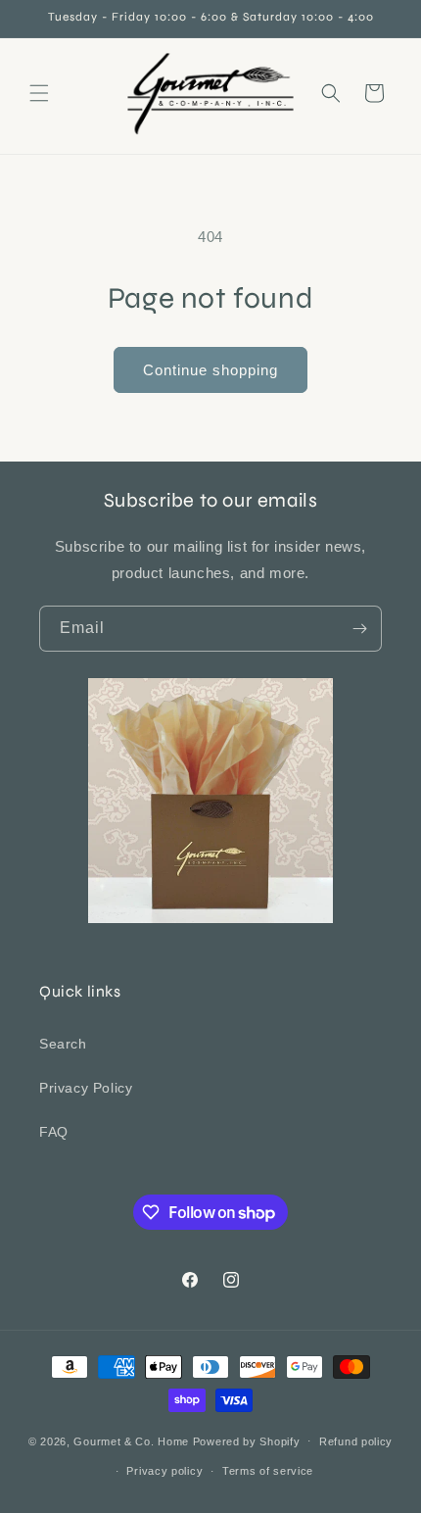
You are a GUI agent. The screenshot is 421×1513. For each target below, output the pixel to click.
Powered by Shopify (247, 1440)
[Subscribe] (359, 629)
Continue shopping (210, 370)
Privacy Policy (85, 1088)
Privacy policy (164, 1471)
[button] (39, 93)
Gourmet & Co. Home (131, 1440)
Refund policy (356, 1441)
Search (63, 1043)
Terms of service (267, 1471)
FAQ (54, 1132)
